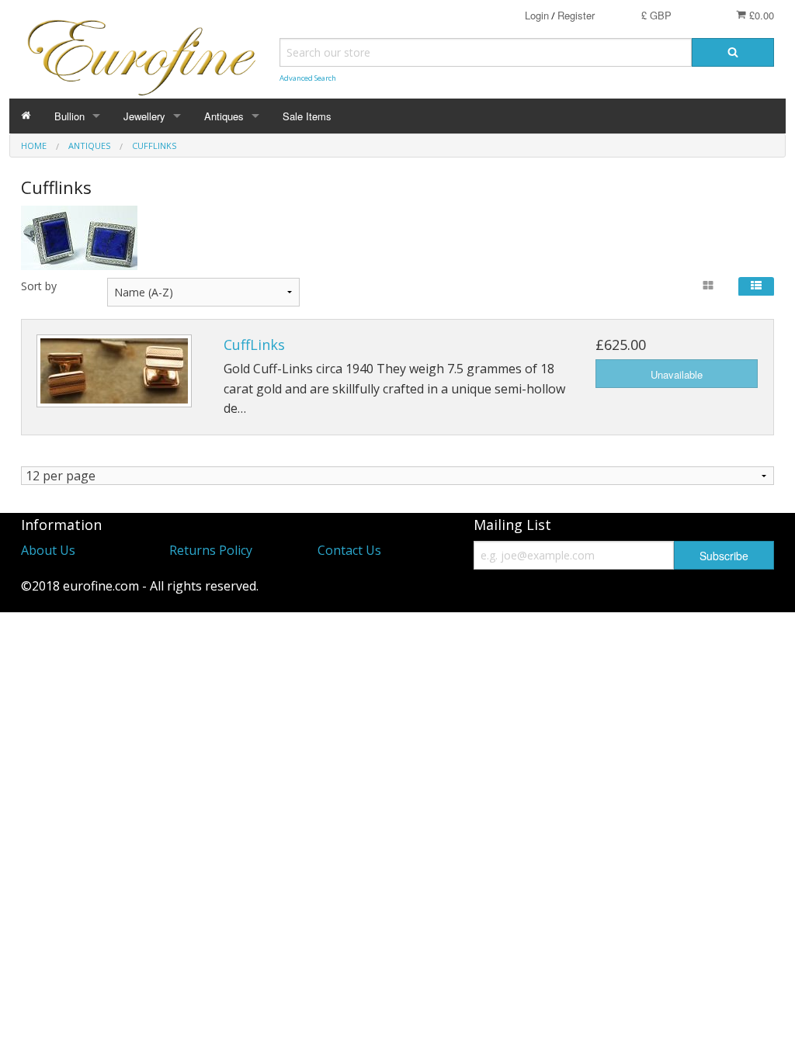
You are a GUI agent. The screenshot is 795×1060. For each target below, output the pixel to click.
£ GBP (656, 15)
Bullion (69, 116)
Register (576, 15)
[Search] (733, 52)
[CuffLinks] (114, 371)
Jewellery (144, 116)
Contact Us (349, 550)
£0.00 (760, 15)
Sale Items (307, 116)
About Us (48, 550)
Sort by (39, 286)
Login (537, 15)
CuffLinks (254, 344)
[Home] (26, 116)
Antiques (224, 116)
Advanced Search (307, 78)
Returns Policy (210, 550)
